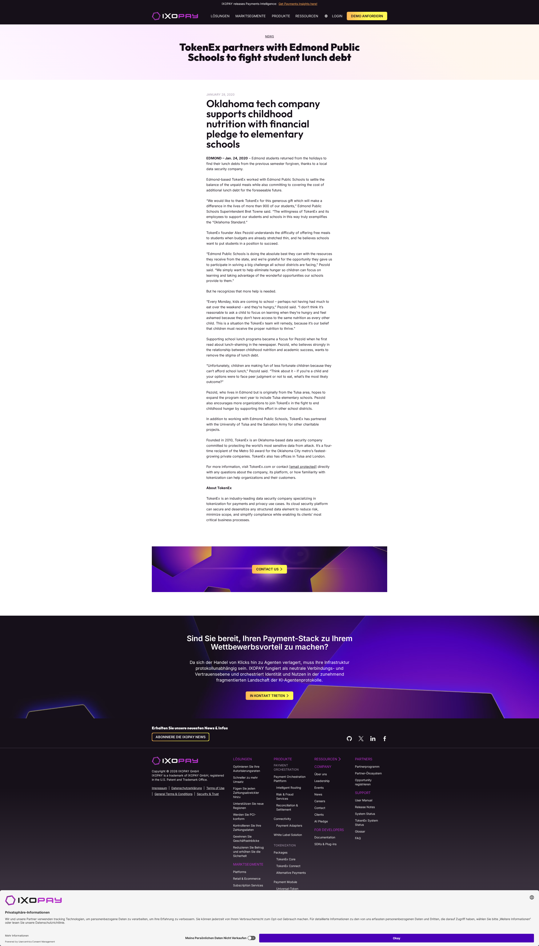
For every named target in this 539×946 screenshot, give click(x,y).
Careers (319, 801)
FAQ (358, 838)
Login (337, 16)
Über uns (320, 774)
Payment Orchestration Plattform (290, 779)
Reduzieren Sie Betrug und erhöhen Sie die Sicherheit (248, 852)
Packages (280, 852)
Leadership (322, 781)
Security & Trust (208, 794)
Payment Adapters (289, 825)
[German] (175, 16)
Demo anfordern (367, 16)
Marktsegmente (250, 16)
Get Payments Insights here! (298, 3)
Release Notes (365, 807)
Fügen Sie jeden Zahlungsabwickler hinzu (246, 793)
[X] (361, 738)
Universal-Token (287, 888)
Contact (319, 808)
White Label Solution (288, 835)
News (269, 36)
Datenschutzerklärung (186, 788)
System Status (365, 813)
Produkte (281, 16)
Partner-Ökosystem (368, 773)
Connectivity (282, 819)
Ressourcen (306, 16)
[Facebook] (384, 738)
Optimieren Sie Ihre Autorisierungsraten (246, 769)
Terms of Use (215, 788)
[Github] (349, 738)
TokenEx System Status (366, 822)
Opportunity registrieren (363, 782)
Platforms (239, 872)
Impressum (159, 788)
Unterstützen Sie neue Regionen (248, 806)
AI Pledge (321, 821)
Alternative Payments (291, 872)
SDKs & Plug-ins (325, 844)
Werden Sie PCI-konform (244, 817)
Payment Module (285, 882)
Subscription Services (248, 885)
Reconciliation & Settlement (287, 807)
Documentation (324, 837)
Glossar (360, 831)
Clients (319, 814)
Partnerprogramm (367, 766)
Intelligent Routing (288, 787)
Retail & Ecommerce (246, 878)
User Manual (363, 800)
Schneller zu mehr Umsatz (245, 779)
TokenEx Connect (288, 866)
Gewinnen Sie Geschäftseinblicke (246, 838)
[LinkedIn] (372, 738)
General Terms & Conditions (173, 794)
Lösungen (220, 16)
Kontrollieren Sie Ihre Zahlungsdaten (247, 827)
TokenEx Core (285, 859)
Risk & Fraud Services (285, 796)
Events (319, 787)
